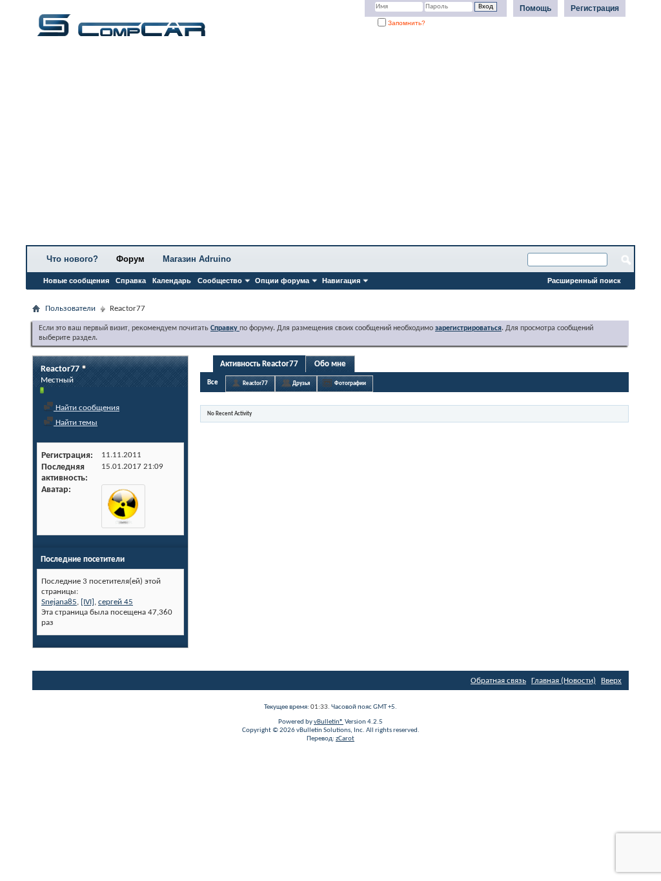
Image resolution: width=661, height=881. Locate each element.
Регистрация (595, 8)
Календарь (171, 280)
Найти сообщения (86, 408)
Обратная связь (498, 681)
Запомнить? (405, 22)
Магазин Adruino (197, 259)
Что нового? (72, 259)
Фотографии (350, 383)
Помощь (535, 8)
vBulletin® (328, 722)
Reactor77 (255, 383)
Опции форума (282, 280)
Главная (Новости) (563, 681)
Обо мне (330, 364)
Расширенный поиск (584, 280)
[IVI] (87, 602)
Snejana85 (59, 602)
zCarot (345, 738)
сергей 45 (115, 602)
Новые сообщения (76, 280)
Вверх (611, 681)
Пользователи (70, 308)
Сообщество (220, 280)
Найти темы (75, 423)
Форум (130, 259)
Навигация (341, 280)
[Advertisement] (330, 145)
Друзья (301, 383)
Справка (131, 280)
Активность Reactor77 (259, 364)
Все (212, 382)
